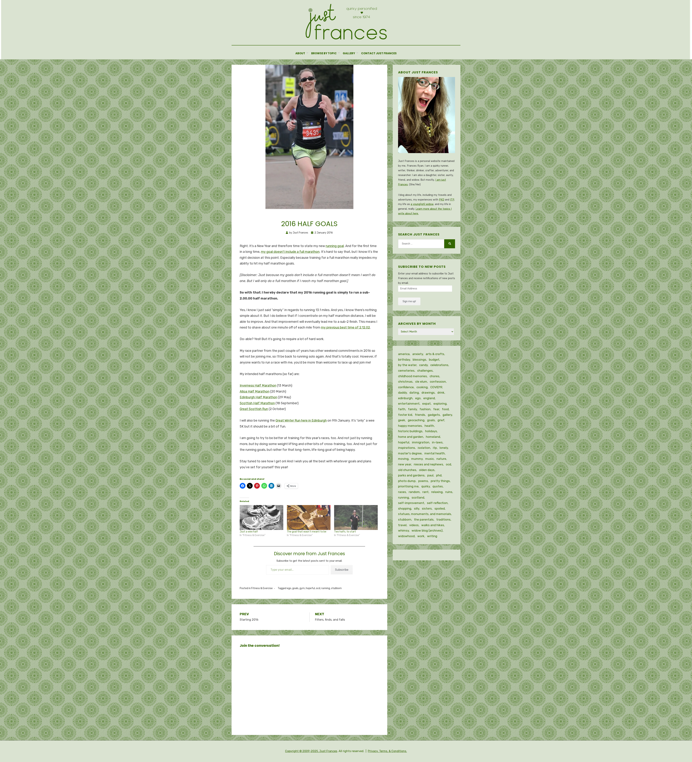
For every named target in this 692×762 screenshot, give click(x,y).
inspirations (406, 448)
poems (423, 481)
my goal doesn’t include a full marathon (290, 252)
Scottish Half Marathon (257, 403)
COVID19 (436, 387)
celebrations (439, 365)
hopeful (310, 588)
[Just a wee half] (261, 517)
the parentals (424, 519)
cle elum (421, 381)
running (325, 588)
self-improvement (411, 503)
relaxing (437, 492)
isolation (424, 448)
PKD (441, 199)
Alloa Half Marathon (254, 391)
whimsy (403, 530)
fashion (425, 409)
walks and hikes (432, 525)
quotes (437, 486)
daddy (402, 392)
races (402, 492)
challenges (425, 370)
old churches (407, 470)
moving (403, 459)
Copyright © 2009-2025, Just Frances (311, 751)
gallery (447, 415)
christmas (405, 381)
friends (420, 415)
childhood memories (412, 376)
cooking (422, 387)
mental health (434, 453)
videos (414, 525)
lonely (444, 448)
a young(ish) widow (422, 204)
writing (432, 536)
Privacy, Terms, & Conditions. (387, 751)
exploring (440, 403)
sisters (427, 508)
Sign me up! (409, 301)
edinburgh (405, 398)
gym (302, 588)
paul (430, 475)
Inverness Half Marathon (258, 385)
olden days (426, 470)
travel (402, 525)
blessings (419, 359)
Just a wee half (249, 531)
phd (439, 475)
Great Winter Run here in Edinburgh (301, 420)
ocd (318, 588)
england (429, 398)
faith (401, 409)
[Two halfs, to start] (356, 517)
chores (434, 376)
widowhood (406, 536)
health (429, 426)
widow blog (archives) (427, 530)
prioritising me (408, 486)
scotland (418, 497)
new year (404, 464)
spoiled (439, 508)
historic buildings (410, 431)
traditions (443, 519)
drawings (428, 392)
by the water (407, 365)
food (445, 409)
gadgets (434, 415)
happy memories (410, 426)
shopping (404, 508)
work (420, 536)
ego (289, 588)
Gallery (349, 53)
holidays (431, 431)
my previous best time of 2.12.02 (345, 327)
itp (435, 448)
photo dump (407, 481)
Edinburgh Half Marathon (258, 397)
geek (401, 420)
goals (295, 588)
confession (438, 381)
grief (441, 420)
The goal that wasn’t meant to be (306, 531)
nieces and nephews (428, 464)
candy (423, 365)
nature (441, 459)
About (300, 53)
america (404, 354)
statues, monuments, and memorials (424, 514)
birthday (404, 359)
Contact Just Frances (379, 53)
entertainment (409, 403)
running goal (335, 246)
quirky (425, 486)
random (414, 492)
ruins (448, 492)
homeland (433, 437)
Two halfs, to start (345, 531)
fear (436, 409)
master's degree (410, 453)
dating (414, 392)
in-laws (437, 442)
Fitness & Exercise (262, 588)
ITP (452, 199)
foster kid (405, 415)
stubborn (336, 588)
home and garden (410, 437)
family (412, 409)
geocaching (416, 420)
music (429, 459)
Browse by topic (324, 53)
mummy (417, 459)
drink (440, 392)
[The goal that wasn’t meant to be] (309, 517)
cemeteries (406, 370)
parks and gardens (411, 475)
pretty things (440, 481)
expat (426, 403)
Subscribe (341, 569)
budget (434, 359)
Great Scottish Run (254, 409)
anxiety (417, 354)
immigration (420, 442)
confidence (406, 387)
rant (425, 492)
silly (416, 508)
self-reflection (437, 503)
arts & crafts (435, 354)
